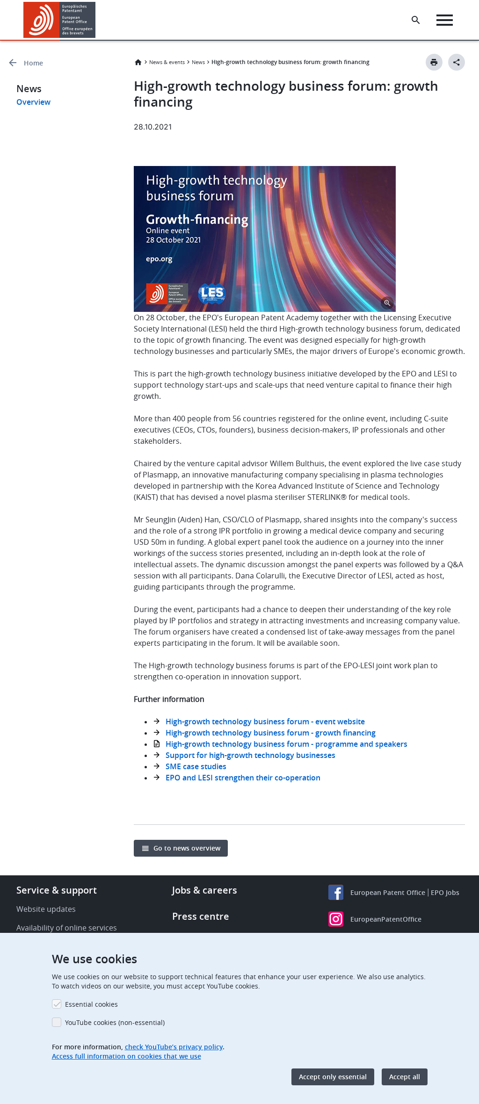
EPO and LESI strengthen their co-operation (243, 777)
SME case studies (196, 766)
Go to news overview (186, 848)
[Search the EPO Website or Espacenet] (415, 20)
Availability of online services (66, 928)
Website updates (46, 909)
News (198, 61)
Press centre (200, 916)
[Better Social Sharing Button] (456, 62)
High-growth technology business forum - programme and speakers (286, 744)
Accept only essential (333, 1076)
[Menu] (445, 20)
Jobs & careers (204, 890)
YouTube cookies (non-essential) (115, 1022)
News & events (167, 61)
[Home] (59, 20)
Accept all (404, 1076)
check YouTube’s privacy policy (174, 1046)
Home (33, 62)
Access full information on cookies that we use (126, 1056)
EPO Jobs (445, 892)
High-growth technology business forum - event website (265, 721)
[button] (97, 20)
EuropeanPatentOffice (385, 919)
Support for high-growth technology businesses (250, 755)
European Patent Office (387, 892)
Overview (33, 102)
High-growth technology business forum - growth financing (271, 733)
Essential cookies (91, 1004)
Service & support (56, 890)
